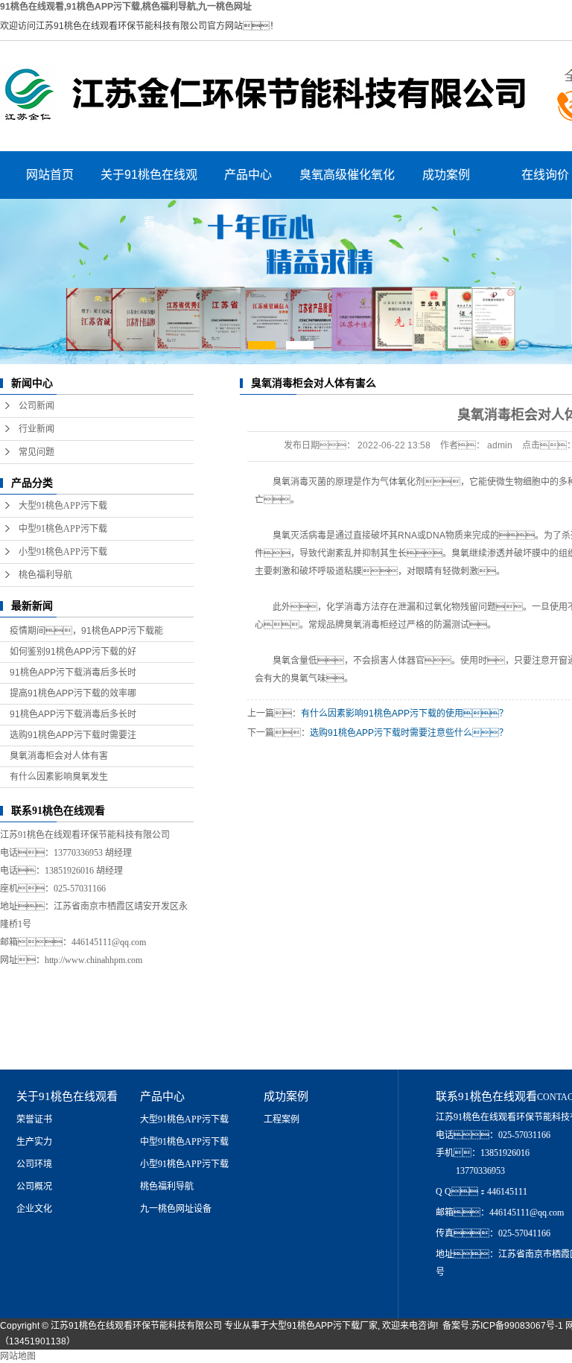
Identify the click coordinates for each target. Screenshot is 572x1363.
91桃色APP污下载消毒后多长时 (73, 672)
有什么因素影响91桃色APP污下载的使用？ (404, 713)
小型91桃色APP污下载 (63, 552)
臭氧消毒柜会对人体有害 (59, 756)
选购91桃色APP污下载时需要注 (73, 735)
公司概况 (34, 1186)
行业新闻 (36, 429)
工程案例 (281, 1119)
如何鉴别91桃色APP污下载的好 (73, 651)
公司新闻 (36, 406)
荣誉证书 (34, 1119)
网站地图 (18, 1356)
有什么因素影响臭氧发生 (59, 777)
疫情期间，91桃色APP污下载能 (86, 631)
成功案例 (446, 174)
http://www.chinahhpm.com (93, 960)
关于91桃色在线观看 (149, 183)
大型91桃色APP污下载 (63, 506)
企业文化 (34, 1209)
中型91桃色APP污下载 (63, 529)
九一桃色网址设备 (176, 1209)
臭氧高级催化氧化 (347, 174)
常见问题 (36, 452)
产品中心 (248, 174)
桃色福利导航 (45, 575)
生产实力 (34, 1142)
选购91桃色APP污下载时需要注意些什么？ (409, 733)
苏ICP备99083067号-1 (517, 1326)
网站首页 (50, 174)
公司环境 (34, 1164)
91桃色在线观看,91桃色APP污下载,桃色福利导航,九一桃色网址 (126, 6)
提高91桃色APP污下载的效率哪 (73, 693)
